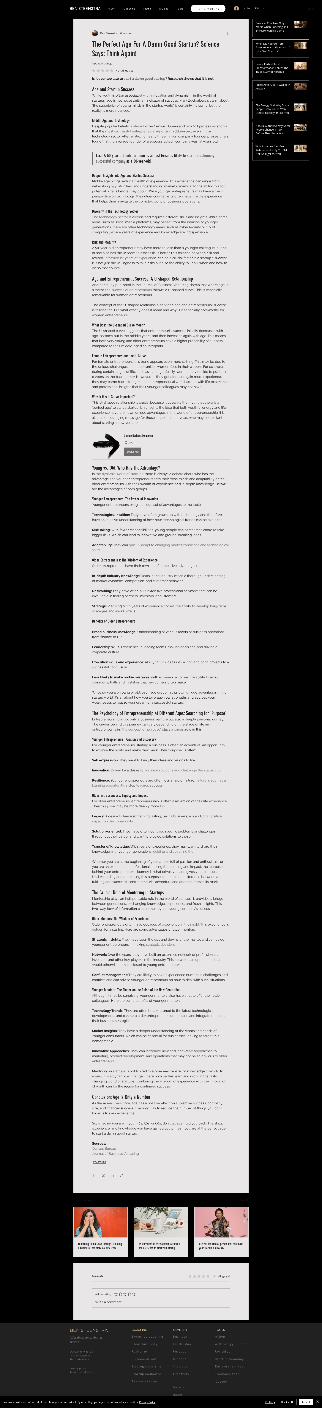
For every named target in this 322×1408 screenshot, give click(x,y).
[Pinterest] (316, 721)
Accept (306, 1402)
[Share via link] (121, 1175)
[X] (316, 712)
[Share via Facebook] (94, 1175)
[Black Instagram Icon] (316, 704)
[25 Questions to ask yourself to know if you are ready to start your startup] (161, 1222)
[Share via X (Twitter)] (103, 1175)
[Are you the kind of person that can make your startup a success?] (221, 1222)
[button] (312, 8)
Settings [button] (270, 1402)
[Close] (317, 1402)
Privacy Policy (147, 1402)
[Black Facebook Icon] (316, 695)
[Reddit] (316, 730)
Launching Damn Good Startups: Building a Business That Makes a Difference (100, 1246)
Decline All (287, 1402)
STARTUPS (99, 1162)
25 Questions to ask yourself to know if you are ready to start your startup (159, 1246)
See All (244, 1200)
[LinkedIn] (316, 678)
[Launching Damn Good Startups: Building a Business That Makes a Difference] (100, 1222)
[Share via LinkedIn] (112, 1175)
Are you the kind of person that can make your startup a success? (221, 1246)
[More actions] (227, 33)
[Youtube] (316, 687)
